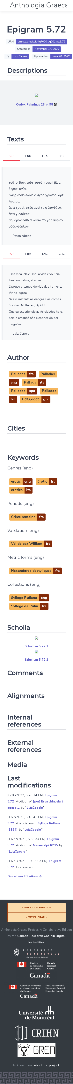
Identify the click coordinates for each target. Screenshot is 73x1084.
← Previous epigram (36, 907)
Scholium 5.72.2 (36, 659)
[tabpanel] (36, 206)
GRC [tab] (11, 156)
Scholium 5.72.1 (36, 646)
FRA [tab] (44, 156)
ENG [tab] (28, 156)
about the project (46, 1065)
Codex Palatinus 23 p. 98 (34, 104)
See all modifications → (25, 876)
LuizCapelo (35, 807)
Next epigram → (36, 917)
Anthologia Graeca (39, 5)
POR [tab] (61, 156)
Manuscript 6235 (45, 845)
